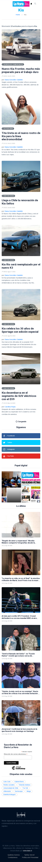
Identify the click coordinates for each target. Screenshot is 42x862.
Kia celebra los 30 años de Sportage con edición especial (20, 330)
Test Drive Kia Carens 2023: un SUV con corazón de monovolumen (20, 516)
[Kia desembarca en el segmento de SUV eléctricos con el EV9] (21, 368)
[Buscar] (35, 4)
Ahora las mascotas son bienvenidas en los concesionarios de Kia (16, 460)
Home (18, 15)
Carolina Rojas (10, 407)
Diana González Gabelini (14, 80)
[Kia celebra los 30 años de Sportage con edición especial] (21, 304)
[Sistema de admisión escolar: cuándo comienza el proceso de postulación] (14, 703)
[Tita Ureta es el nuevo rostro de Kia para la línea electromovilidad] (21, 109)
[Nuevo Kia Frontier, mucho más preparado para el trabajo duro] (21, 44)
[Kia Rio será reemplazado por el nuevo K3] (21, 240)
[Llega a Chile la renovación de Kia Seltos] (21, 176)
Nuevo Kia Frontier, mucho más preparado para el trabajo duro (21, 70)
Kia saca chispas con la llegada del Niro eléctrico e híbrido (21, 624)
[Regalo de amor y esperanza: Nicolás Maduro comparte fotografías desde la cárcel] (21, 741)
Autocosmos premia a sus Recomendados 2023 (17, 571)
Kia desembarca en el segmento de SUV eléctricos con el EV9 (19, 396)
